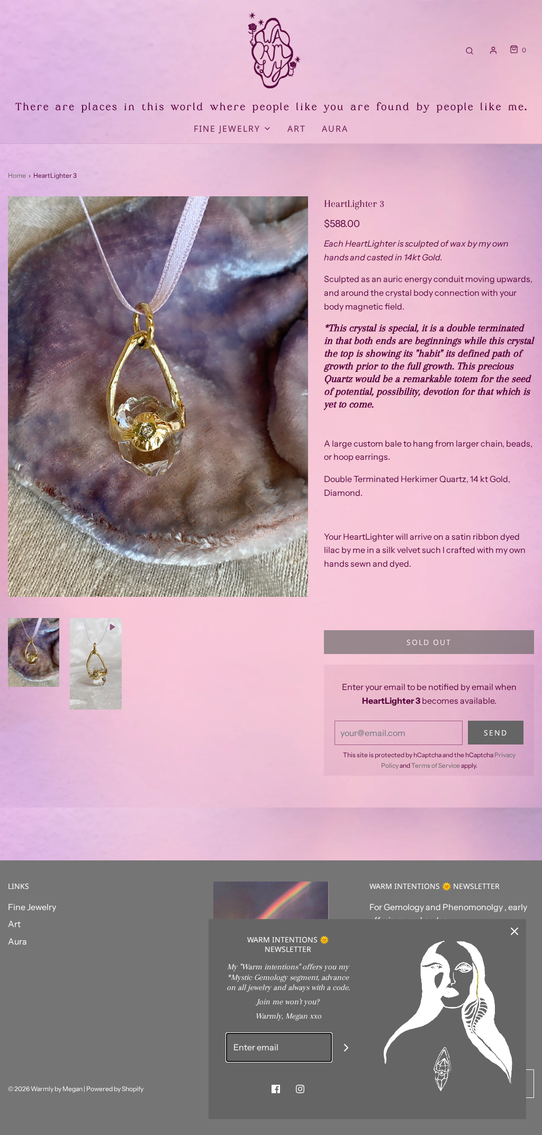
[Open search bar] (469, 50)
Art (296, 128)
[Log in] (493, 50)
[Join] (346, 1047)
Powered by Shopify (114, 1089)
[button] (33, 652)
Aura (335, 128)
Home (17, 175)
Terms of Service (435, 765)
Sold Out (428, 642)
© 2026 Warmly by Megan (45, 1089)
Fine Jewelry (32, 907)
